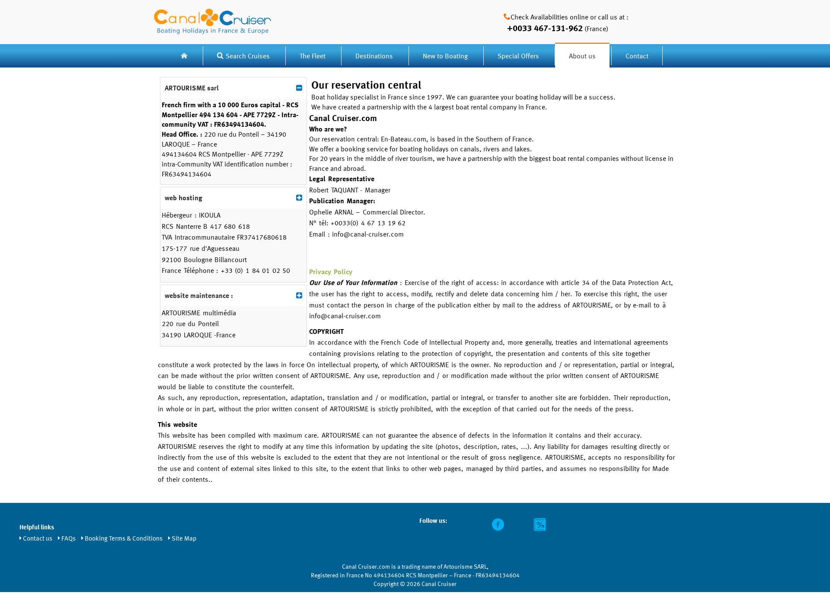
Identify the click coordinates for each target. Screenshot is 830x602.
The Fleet (313, 56)
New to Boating (445, 56)
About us (582, 56)
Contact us (37, 538)
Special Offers (518, 56)
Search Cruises (248, 56)
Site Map (184, 538)
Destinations (374, 56)
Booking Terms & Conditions (124, 538)
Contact (637, 56)
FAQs (68, 538)
